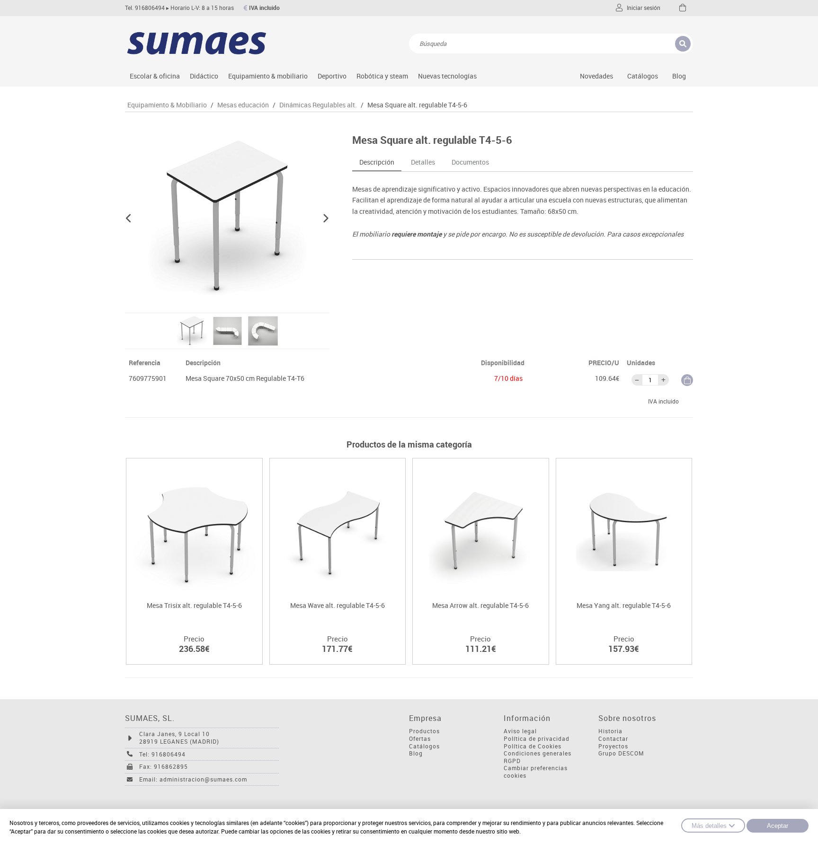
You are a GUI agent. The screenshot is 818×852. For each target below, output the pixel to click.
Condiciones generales (537, 753)
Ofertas (420, 738)
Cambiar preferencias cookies (536, 771)
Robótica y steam (382, 75)
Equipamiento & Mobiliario (167, 105)
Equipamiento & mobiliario (268, 75)
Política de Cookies (532, 746)
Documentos (470, 162)
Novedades (596, 75)
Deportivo (332, 75)
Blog (679, 75)
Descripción (376, 162)
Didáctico (204, 75)
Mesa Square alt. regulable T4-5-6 (417, 105)
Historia (610, 731)
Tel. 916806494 (145, 7)
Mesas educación (243, 105)
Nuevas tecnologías (447, 75)
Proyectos (613, 746)
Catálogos (642, 75)
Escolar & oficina (155, 75)
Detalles (423, 162)
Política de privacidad (536, 738)
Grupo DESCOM (621, 753)
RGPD (512, 760)
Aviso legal (520, 731)
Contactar (613, 738)
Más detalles (709, 825)
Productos (424, 731)
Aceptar (777, 825)
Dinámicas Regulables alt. (318, 105)
